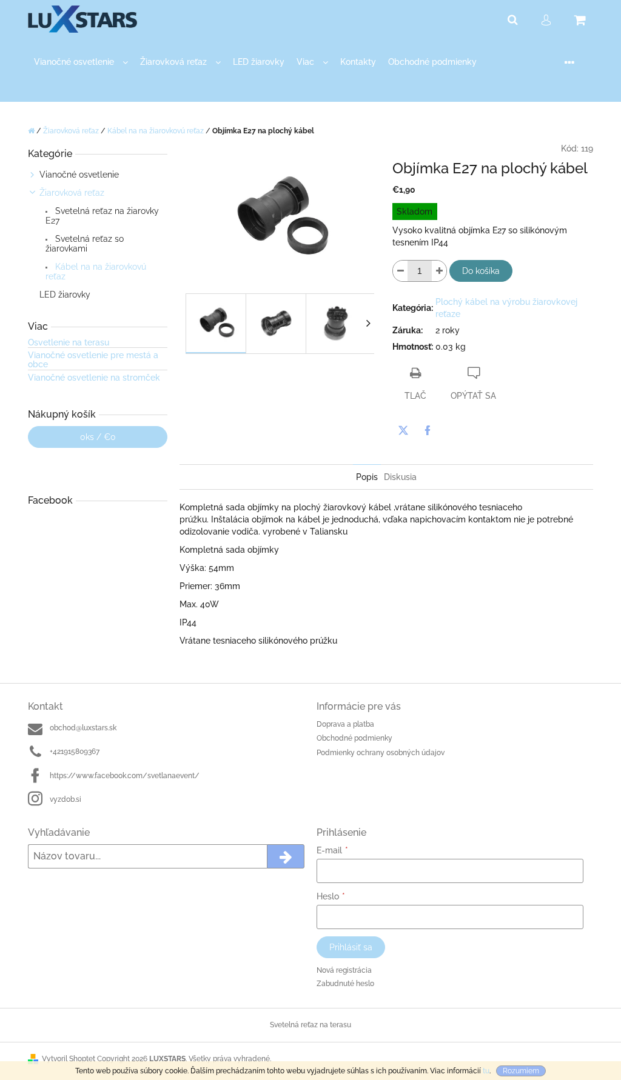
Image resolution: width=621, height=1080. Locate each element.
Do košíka (481, 271)
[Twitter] (403, 430)
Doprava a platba (345, 724)
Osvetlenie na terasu (68, 342)
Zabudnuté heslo (345, 983)
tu (486, 1071)
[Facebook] (427, 430)
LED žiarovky (64, 294)
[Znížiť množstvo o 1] (400, 271)
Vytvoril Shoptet (68, 1059)
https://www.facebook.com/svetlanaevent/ (125, 776)
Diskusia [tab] (400, 477)
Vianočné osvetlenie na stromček (94, 377)
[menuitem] (81, 62)
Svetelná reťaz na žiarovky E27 (102, 215)
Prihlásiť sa (350, 947)
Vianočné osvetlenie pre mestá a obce (93, 360)
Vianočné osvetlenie (79, 174)
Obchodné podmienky (354, 738)
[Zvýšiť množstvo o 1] (439, 271)
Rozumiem (521, 1071)
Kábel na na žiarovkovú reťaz (95, 271)
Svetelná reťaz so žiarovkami (84, 243)
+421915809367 (74, 751)
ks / (98, 437)
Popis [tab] (367, 477)
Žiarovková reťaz (71, 193)
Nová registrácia (344, 970)
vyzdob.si (65, 799)
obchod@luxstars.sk (83, 728)
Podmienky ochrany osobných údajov (381, 752)
